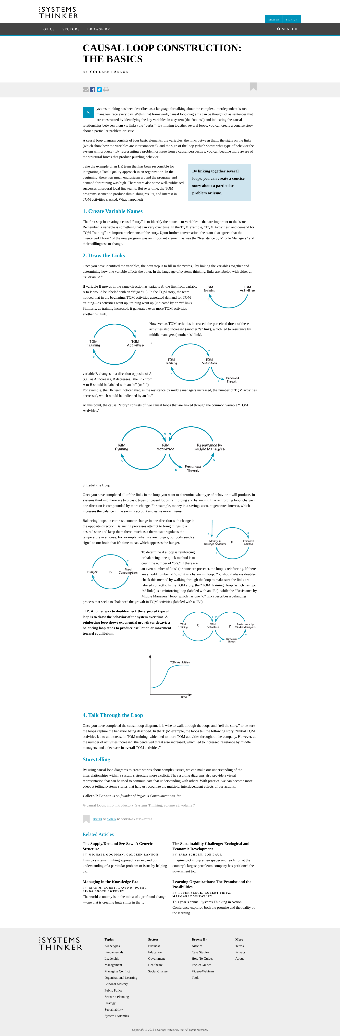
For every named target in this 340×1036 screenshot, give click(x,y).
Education (155, 952)
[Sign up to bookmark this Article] (253, 85)
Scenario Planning (116, 997)
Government (156, 958)
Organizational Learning (120, 978)
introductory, (125, 805)
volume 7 (188, 805)
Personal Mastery (116, 984)
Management (113, 965)
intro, (111, 805)
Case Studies (200, 952)
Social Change (158, 971)
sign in (111, 819)
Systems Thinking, (149, 805)
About (239, 958)
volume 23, (172, 805)
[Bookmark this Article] (86, 817)
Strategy (110, 1003)
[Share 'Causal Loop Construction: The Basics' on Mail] (86, 90)
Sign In (273, 19)
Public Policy (113, 990)
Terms (239, 946)
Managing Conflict (117, 971)
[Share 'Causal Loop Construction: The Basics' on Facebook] (92, 90)
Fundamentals (113, 952)
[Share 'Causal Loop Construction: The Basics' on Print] (106, 90)
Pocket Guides (201, 965)
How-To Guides (202, 958)
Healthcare (155, 965)
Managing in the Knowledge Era (110, 882)
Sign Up (291, 19)
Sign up (97, 819)
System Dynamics (116, 1016)
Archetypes (112, 946)
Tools (195, 978)
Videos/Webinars (203, 971)
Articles (197, 946)
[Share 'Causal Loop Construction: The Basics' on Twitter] (99, 90)
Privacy (240, 952)
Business (154, 946)
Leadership (111, 958)
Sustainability (113, 1009)
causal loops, (97, 805)
